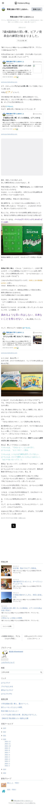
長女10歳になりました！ (10, 711)
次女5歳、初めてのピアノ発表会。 (25, 568)
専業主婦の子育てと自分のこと (22, 17)
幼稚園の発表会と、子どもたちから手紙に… (10, 637)
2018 (4, 773)
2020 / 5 (7, 757)
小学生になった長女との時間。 (12, 618)
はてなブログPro (6, 694)
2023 (4, 728)
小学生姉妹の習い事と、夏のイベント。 (15, 704)
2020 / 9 (7, 748)
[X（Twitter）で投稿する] (13, 526)
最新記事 (4, 699)
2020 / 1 (7, 766)
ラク (36, 511)
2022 (4, 732)
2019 (4, 769)
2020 (4, 739)
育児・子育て (11, 790)
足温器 (5, 57)
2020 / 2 (7, 764)
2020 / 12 (8, 742)
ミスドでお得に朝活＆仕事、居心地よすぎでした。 (19, 715)
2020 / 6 (7, 755)
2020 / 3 (7, 761)
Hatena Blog (19, 803)
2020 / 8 (7, 750)
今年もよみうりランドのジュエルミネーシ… (33, 637)
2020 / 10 (8, 746)
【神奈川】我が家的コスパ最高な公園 (14, 718)
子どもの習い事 (22, 40)
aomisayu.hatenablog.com (9, 82)
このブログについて (8, 662)
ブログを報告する (29, 803)
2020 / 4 (7, 759)
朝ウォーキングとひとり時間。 (12, 707)
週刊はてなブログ (7, 690)
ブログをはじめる (7, 686)
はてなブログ (5, 683)
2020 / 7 (7, 753)
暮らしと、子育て (13, 783)
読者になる (37, 9)
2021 (4, 736)
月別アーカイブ (7, 724)
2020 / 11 (8, 744)
